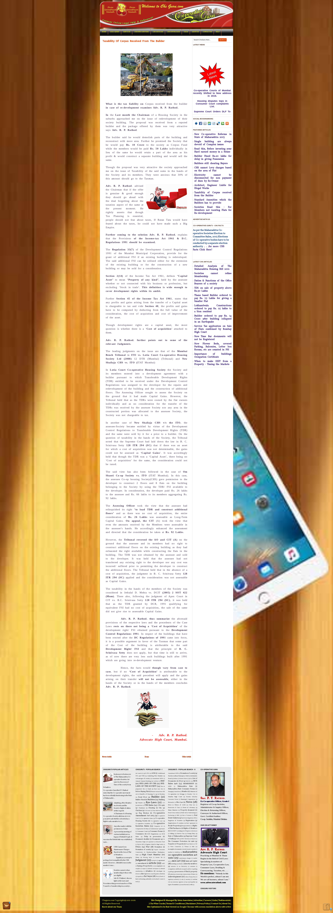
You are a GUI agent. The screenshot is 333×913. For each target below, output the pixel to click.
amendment (142, 863)
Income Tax (159, 857)
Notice (169, 805)
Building (162, 800)
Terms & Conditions (175, 903)
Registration (190, 821)
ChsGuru (139, 811)
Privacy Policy (203, 903)
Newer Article (107, 757)
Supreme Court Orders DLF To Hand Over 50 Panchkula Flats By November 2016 (212, 79)
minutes (173, 866)
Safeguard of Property (184, 831)
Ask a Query (114, 32)
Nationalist (171, 802)
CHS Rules (148, 805)
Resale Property (174, 826)
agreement (161, 860)
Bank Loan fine (158, 789)
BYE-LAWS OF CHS (147, 783)
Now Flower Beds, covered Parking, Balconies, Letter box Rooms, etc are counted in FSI (213, 346)
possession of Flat (181, 872)
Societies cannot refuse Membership (213, 275)
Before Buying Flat (142, 791)
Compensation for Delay (142, 829)
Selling (172, 834)
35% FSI (146, 773)
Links (214, 900)
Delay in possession (152, 837)
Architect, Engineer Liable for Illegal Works (213, 187)
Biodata (162, 794)
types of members (173, 885)
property (194, 872)
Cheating (151, 808)
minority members (190, 864)
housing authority (146, 879)
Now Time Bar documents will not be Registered (213, 338)
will (191, 885)
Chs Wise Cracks (157, 903)
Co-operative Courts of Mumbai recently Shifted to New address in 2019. (212, 58)
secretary (188, 879)
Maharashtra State (185, 786)
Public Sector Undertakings (188, 813)
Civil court (147, 810)
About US (195, 32)
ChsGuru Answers (141, 32)
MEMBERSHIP (188, 784)
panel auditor (187, 869)
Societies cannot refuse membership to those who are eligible (123, 873)
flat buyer (148, 876)
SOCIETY (173, 831)
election (162, 874)
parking (195, 869)
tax (186, 882)
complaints (159, 866)
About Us (226, 903)
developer (159, 871)
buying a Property (143, 866)
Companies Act (158, 826)
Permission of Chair (174, 807)
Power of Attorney (189, 808)
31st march (139, 773)
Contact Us (207, 32)
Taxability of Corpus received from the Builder (213, 194)
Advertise (198, 900)
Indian (175, 778)
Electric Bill (140, 844)
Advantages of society (143, 779)
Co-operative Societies (143, 824)
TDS (177, 839)
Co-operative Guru (147, 818)
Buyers (140, 803)
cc (153, 866)
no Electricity (183, 866)
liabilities (177, 852)
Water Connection (175, 847)
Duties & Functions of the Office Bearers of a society (213, 282)
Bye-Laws (151, 802)
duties (148, 874)
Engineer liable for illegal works (154, 844)
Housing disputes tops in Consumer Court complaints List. (212, 69)
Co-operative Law (156, 821)
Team (186, 32)
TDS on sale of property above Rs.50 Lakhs (213, 289)
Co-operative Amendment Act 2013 (150, 814)
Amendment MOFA (157, 778)
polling (171, 872)
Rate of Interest (187, 815)
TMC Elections (185, 839)
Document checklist (142, 839)
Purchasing (171, 815)
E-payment (151, 842)
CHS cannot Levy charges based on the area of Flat (213, 169)
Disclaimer (191, 903)
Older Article (186, 757)
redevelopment (174, 876)
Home (104, 32)
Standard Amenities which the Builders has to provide (213, 201)
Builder (155, 797)
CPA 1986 (161, 805)
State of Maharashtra (175, 836)
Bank (149, 789)
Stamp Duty (191, 834)
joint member (192, 849)
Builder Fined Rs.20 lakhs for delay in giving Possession (213, 158)
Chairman (142, 808)
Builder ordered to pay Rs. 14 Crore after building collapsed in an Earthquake (213, 319)
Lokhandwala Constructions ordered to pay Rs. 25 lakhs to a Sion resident (213, 308)
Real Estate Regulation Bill (188, 818)
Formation (158, 847)
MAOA (188, 781)
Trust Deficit (189, 844)
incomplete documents (175, 849)
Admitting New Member (155, 776)
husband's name (158, 879)
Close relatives (156, 810)
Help (217, 32)
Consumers (140, 834)
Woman (186, 847)
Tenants (193, 839)
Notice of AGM (180, 805)
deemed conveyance (153, 869)
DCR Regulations (152, 834)
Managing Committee (174, 791)
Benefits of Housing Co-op (148, 794)
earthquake (155, 874)
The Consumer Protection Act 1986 (181, 841)
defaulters (149, 871)
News (189, 802)
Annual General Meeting (143, 781)
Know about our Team (112, 907)
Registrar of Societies (175, 821)
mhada (180, 864)
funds (161, 876)
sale (182, 879)
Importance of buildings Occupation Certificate (213, 355)
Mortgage (182, 794)
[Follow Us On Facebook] (326, 907)
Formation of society (143, 850)
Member (185, 791)
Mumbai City (191, 794)
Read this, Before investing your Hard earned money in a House (213, 150)
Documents (156, 839)
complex (138, 869)
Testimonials (224, 900)
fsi (157, 876)
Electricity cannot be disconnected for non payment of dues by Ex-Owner (213, 178)
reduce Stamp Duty (190, 877)
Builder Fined (140, 800)
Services (126, 32)
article (152, 863)
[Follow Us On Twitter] (6, 906)
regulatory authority (173, 879)
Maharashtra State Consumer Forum (181, 789)
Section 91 (194, 831)
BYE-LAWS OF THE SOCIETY (150, 784)
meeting (173, 864)
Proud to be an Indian (173, 813)
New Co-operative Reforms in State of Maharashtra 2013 (213, 136)
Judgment (141, 860)
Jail (190, 778)
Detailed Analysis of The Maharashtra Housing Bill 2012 (213, 268)
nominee (192, 866)
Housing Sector (147, 857)
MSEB (169, 786)
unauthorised (184, 885)
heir (137, 879)
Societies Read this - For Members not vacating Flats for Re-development (213, 210)
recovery (180, 874)
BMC (163, 781)
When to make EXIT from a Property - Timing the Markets (213, 363)
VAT (196, 844)
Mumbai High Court (175, 797)
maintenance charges (185, 858)
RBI (178, 815)
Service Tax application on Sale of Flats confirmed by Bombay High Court (213, 329)
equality (140, 876)
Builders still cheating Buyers (211, 163)
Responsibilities (186, 826)
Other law (192, 805)
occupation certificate (174, 869)
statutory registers (178, 882)
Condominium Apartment (157, 829)
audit (163, 863)
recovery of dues (190, 874)
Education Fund (160, 842)
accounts (154, 860)
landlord (170, 852)
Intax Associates (185, 900)
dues (142, 874)
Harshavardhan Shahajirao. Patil (178, 776)
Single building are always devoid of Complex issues (213, 143)
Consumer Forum (156, 831)
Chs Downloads (173, 32)
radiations (173, 874)
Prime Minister (172, 810)
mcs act (176, 861)
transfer (192, 882)
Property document (187, 810)
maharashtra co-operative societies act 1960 (182, 855)
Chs (160, 808)
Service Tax (180, 834)
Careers (207, 900)
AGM (153, 773)
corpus (144, 869)
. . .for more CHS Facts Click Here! (209, 254)
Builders (151, 799)
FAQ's (138, 847)
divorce (137, 874)
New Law (179, 802)
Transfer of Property (176, 844)
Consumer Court (142, 831)
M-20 (181, 781)
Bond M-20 (142, 797)
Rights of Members (190, 828)
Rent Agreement (191, 823)
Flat (148, 847)
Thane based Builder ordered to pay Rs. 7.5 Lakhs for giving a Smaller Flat (213, 298)
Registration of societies (176, 823)
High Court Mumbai (151, 854)
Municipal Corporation (188, 799)
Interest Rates (183, 778)
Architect (156, 781)
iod (137, 882)
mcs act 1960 (191, 861)
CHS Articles (158, 32)
